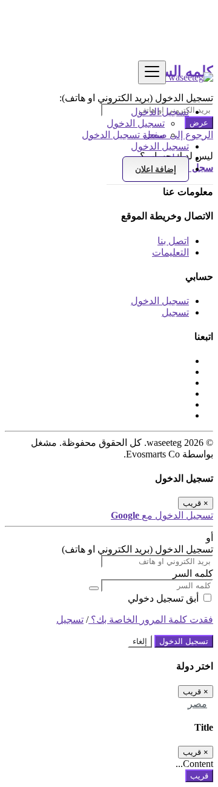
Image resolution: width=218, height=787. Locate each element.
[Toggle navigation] (152, 72)
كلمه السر (193, 573)
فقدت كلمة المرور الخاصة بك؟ (150, 619)
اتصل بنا (173, 241)
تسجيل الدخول (136, 123)
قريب (199, 775)
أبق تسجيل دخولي (164, 598)
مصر (197, 704)
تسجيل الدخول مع (162, 515)
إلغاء (140, 641)
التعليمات (170, 252)
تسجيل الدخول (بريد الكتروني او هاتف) (137, 549)
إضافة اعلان (155, 169)
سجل (154, 135)
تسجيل (175, 312)
